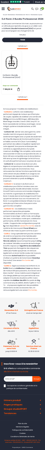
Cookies (22, 433)
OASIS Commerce (27, 447)
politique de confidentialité (17, 388)
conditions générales (25, 386)
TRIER (22, 39)
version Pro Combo (27, 226)
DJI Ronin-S (8, 184)
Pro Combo (26, 260)
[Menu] (3, 9)
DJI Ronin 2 (8, 112)
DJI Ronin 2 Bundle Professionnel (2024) (11, 76)
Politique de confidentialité (22, 430)
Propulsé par (16, 447)
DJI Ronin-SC (9, 209)
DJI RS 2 (7, 234)
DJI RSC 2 (7, 266)
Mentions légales (22, 427)
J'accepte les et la (22, 387)
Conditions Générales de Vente (22, 436)
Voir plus (22, 35)
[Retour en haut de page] (42, 313)
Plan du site (22, 423)
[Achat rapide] (18, 89)
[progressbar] (22, 48)
